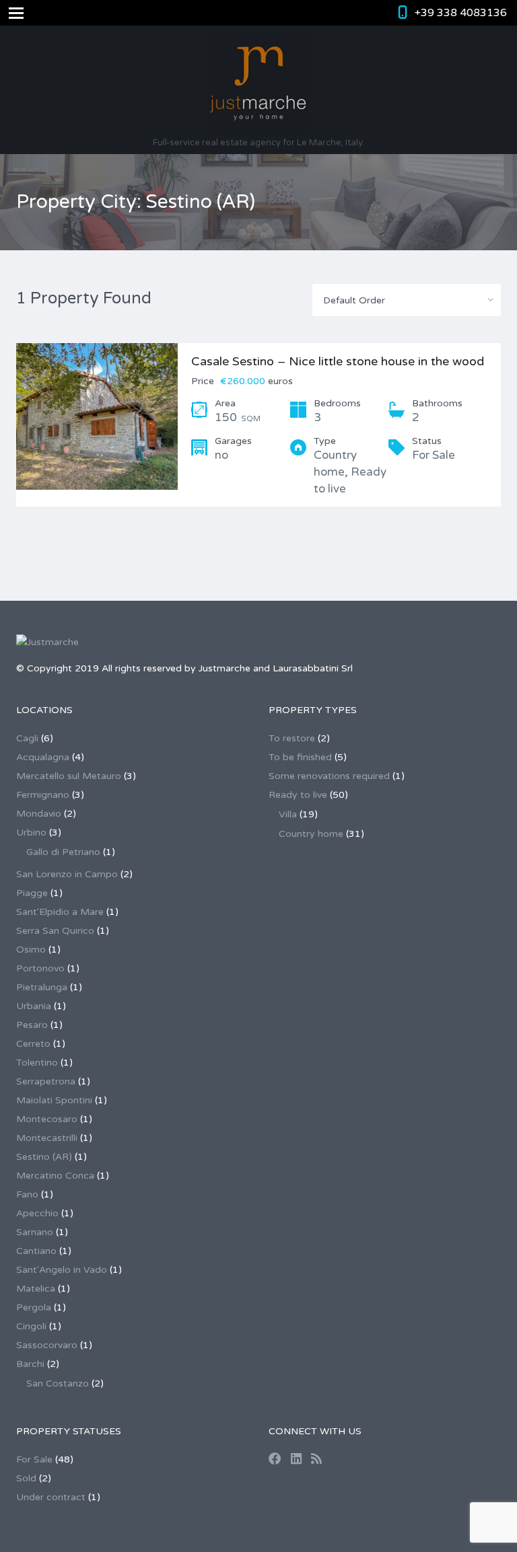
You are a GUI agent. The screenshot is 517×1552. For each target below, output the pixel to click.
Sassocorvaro (46, 1345)
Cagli (27, 738)
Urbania (33, 1006)
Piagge (32, 893)
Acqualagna (42, 757)
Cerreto (33, 1043)
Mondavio (38, 813)
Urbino (31, 832)
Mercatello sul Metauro (68, 776)
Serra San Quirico (55, 930)
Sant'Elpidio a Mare (60, 912)
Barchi (30, 1364)
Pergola (33, 1307)
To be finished (300, 757)
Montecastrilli (46, 1138)
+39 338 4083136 (461, 13)
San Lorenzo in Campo (67, 874)
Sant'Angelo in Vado (61, 1270)
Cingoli (31, 1326)
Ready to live (298, 795)
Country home (311, 834)
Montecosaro (46, 1119)
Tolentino (37, 1062)
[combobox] (406, 300)
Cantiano (36, 1251)
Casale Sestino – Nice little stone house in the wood (337, 361)
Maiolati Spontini (54, 1100)
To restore (292, 738)
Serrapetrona (45, 1081)
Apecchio (37, 1213)
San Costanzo (57, 1383)
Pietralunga (41, 987)
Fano (27, 1194)
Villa (288, 814)
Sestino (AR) (44, 1156)
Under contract (50, 1497)
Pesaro (32, 1025)
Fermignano (42, 795)
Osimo (31, 949)
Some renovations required (329, 776)
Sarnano (34, 1232)
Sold (26, 1478)
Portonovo (40, 968)
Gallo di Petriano (63, 852)
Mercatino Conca (55, 1175)
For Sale (34, 1459)
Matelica (35, 1288)
